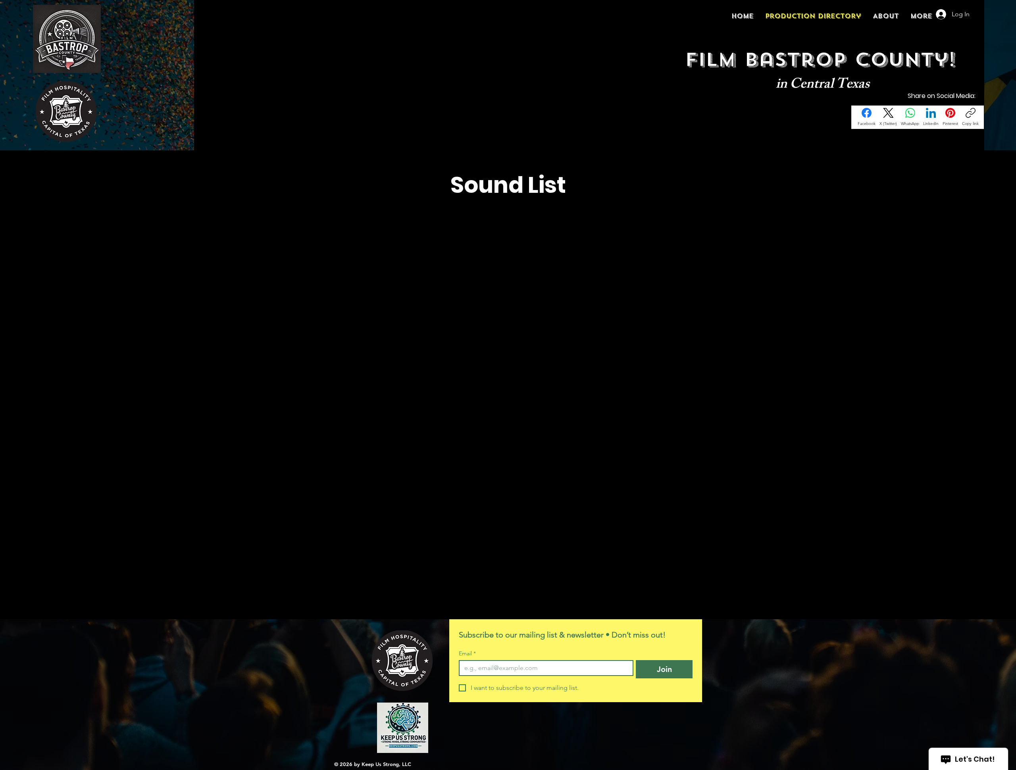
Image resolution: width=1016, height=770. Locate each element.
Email (467, 653)
